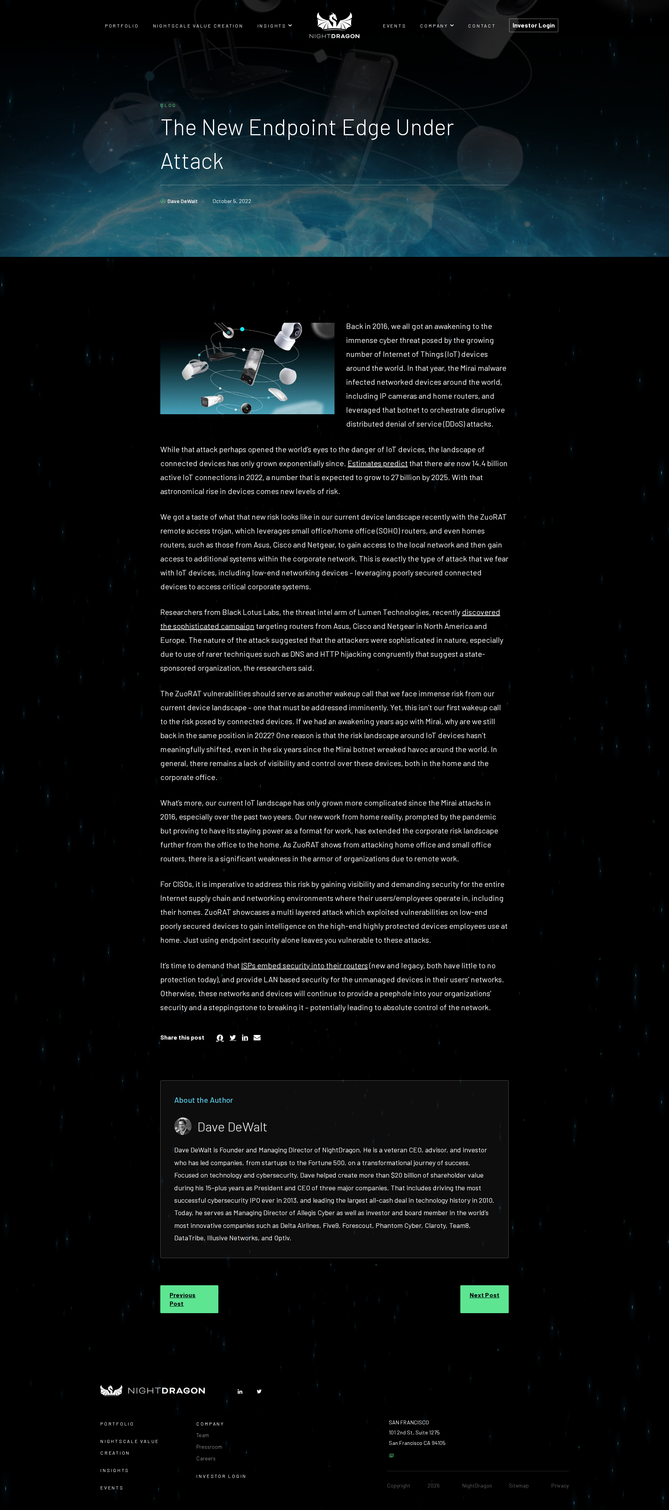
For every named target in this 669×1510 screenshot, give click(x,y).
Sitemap (519, 1485)
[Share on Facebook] (220, 1037)
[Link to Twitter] (259, 1391)
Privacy (560, 1485)
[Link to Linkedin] (240, 1391)
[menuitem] (121, 25)
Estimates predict (378, 463)
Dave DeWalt (183, 201)
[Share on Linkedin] (245, 1037)
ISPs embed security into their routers (304, 965)
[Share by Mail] (257, 1037)
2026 (433, 1485)
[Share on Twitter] (233, 1037)
